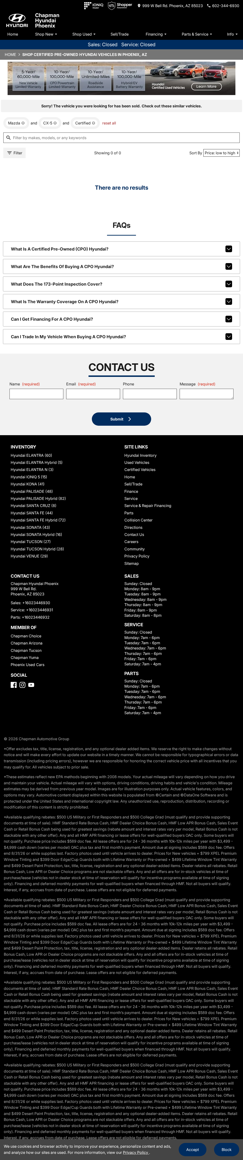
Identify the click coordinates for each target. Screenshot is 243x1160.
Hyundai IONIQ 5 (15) (29, 477)
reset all (109, 123)
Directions (133, 527)
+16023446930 (36, 602)
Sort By (195, 153)
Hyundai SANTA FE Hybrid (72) (38, 520)
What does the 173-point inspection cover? (56, 284)
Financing (154, 34)
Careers (131, 541)
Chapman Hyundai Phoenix (47, 20)
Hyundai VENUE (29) (29, 556)
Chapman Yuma (25, 657)
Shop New (44, 34)
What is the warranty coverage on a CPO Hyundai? (64, 301)
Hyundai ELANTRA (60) (31, 455)
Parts (128, 513)
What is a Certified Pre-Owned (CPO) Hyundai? (59, 249)
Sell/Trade (120, 34)
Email (81, 384)
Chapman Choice (26, 636)
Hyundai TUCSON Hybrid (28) (37, 549)
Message (197, 384)
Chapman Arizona (26, 643)
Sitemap (131, 563)
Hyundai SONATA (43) (30, 527)
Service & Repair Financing (147, 505)
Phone (128, 384)
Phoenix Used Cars (27, 664)
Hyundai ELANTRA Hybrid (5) (37, 462)
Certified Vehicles (139, 469)
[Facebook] (14, 685)
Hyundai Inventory (140, 455)
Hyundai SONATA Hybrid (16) (36, 534)
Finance (131, 491)
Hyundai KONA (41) (28, 484)
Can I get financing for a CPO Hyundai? (52, 319)
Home (12, 34)
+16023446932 (36, 617)
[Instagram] (22, 685)
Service (131, 498)
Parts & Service (195, 34)
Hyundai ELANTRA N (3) (32, 469)
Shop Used (82, 34)
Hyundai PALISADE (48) (32, 491)
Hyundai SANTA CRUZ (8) (33, 505)
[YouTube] (31, 685)
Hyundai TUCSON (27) (31, 541)
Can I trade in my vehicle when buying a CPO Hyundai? (68, 336)
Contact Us (134, 534)
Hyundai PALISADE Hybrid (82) (38, 498)
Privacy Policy (137, 556)
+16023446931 (39, 609)
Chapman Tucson (26, 650)
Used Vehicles (136, 462)
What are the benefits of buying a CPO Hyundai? (62, 266)
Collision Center (138, 520)
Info (230, 34)
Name (24, 384)
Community (134, 549)
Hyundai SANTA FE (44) (32, 513)
